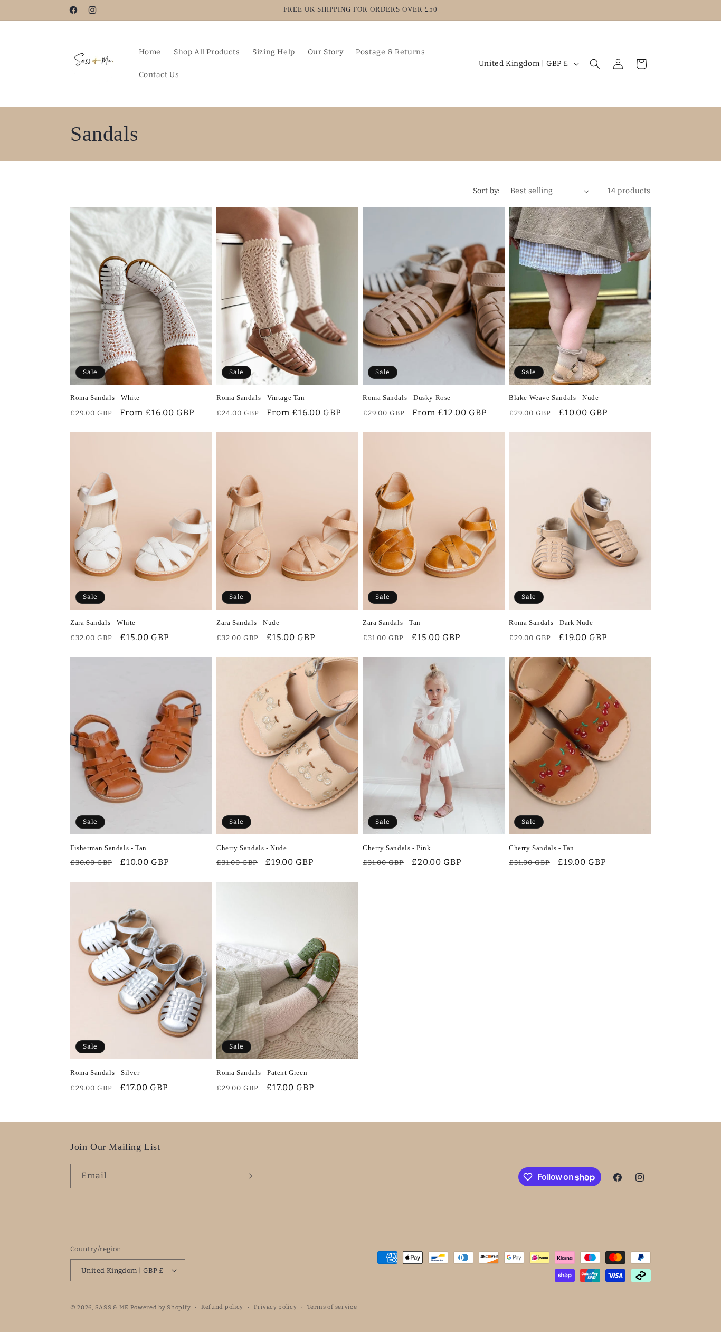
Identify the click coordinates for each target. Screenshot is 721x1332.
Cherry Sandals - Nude (251, 848)
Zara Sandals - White (103, 622)
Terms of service (332, 1307)
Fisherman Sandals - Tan (108, 848)
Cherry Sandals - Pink (397, 848)
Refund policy (222, 1307)
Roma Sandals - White (105, 398)
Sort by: (486, 190)
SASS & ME (112, 1307)
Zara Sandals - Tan (392, 622)
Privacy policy (275, 1307)
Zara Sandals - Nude (247, 622)
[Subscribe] (248, 1176)
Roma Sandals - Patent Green (261, 1073)
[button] (594, 63)
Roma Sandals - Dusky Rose (407, 398)
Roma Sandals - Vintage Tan (260, 398)
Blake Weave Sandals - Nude (554, 398)
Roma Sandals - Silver (105, 1073)
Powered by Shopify (160, 1307)
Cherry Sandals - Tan (541, 848)
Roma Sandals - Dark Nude (551, 622)
